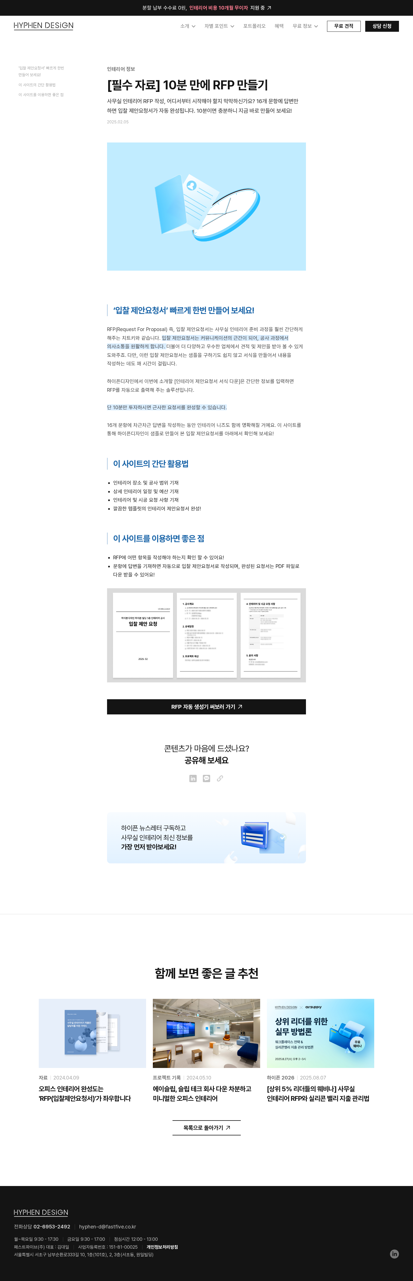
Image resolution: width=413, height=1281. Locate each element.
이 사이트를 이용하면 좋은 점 (41, 94)
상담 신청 (382, 26)
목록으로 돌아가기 (203, 1127)
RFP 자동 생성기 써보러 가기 (203, 706)
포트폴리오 (254, 26)
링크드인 (193, 778)
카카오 (206, 778)
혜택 (279, 26)
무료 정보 (302, 26)
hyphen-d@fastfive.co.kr (107, 1227)
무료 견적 (343, 26)
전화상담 (42, 1227)
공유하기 (220, 778)
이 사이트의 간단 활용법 (37, 85)
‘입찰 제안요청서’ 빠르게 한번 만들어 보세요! (41, 71)
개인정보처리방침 (162, 1247)
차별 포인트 (216, 26)
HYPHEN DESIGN (43, 26)
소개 (184, 26)
